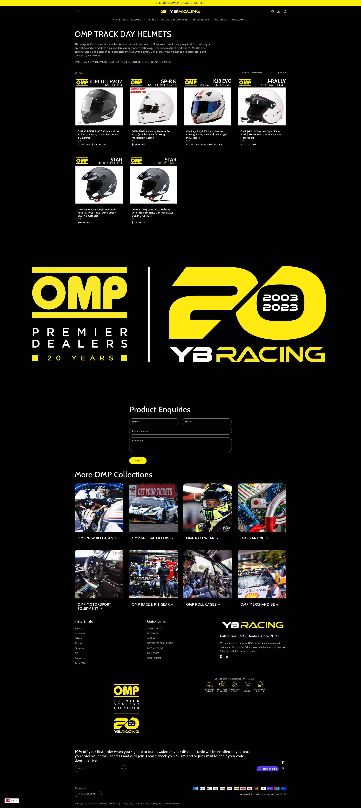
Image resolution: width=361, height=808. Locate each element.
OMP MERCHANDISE (257, 604)
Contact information (172, 804)
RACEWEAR (152, 633)
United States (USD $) (87, 794)
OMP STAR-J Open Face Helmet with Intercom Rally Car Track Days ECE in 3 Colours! (152, 212)
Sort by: (245, 72)
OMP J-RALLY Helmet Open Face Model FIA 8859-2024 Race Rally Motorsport (260, 134)
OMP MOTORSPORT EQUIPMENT (94, 606)
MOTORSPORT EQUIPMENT (160, 643)
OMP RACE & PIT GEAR (151, 604)
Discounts (79, 648)
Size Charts (80, 633)
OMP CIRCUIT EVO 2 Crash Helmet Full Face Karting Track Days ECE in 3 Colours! (99, 134)
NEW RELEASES (154, 628)
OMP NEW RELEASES (95, 538)
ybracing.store (86, 804)
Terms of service (142, 804)
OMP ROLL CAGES (201, 604)
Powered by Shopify (99, 804)
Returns (78, 643)
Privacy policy (128, 804)
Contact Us (80, 658)
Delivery (78, 638)
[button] (78, 11)
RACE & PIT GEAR (155, 648)
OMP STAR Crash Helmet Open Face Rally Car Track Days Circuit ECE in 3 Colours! (97, 212)
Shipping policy (156, 804)
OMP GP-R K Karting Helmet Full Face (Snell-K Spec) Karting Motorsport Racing (151, 134)
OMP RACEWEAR (200, 538)
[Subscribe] (122, 768)
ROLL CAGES (153, 653)
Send (138, 460)
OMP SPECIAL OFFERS (150, 538)
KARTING (151, 638)
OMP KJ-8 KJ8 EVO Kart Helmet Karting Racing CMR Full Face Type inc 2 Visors (206, 134)
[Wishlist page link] (272, 11)
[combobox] (12, 800)
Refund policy (115, 804)
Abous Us (79, 628)
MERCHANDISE (154, 658)
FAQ (77, 653)
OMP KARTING (252, 538)
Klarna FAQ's (80, 663)
